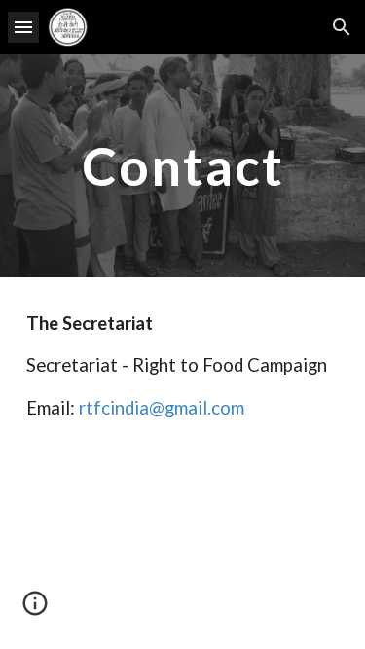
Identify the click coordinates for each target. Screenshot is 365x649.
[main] (182, 165)
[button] (23, 27)
